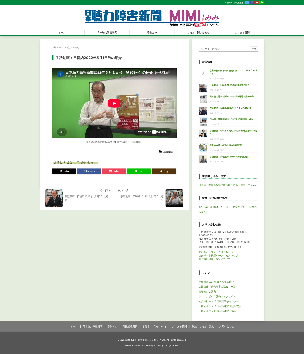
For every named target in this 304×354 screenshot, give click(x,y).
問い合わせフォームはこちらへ (216, 252)
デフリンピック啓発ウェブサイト (217, 296)
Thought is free (171, 345)
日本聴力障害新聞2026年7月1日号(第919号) (231, 119)
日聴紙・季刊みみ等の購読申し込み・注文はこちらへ (228, 185)
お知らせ (75, 47)
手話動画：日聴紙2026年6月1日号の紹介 (229, 156)
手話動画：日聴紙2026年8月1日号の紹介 (229, 85)
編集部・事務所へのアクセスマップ (218, 255)
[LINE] (261, 2)
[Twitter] (247, 2)
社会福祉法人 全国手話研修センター (219, 301)
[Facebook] (251, 2)
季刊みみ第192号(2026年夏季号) (226, 145)
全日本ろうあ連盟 (235, 2)
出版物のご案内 (207, 291)
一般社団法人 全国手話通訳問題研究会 (220, 306)
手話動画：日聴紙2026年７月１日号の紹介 (230, 108)
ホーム (59, 47)
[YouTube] (256, 2)
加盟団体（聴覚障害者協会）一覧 (217, 286)
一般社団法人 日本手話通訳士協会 (217, 311)
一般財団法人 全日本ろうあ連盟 (216, 281)
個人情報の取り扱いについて (215, 258)
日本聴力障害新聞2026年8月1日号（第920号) (232, 96)
